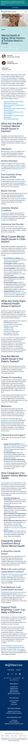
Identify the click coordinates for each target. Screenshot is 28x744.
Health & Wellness (6, 47)
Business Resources (14, 680)
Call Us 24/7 (9, 678)
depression (7, 151)
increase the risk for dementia (18, 198)
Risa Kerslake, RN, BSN (13, 57)
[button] (21, 11)
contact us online (11, 651)
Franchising (15, 8)
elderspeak (7, 505)
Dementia (4, 213)
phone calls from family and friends (13, 533)
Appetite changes (9, 329)
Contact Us (17, 678)
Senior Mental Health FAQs (11, 119)
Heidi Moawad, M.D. (12, 63)
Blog (3, 29)
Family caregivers (6, 483)
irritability (3, 220)
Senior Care (14, 47)
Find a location (21, 649)
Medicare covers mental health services (15, 592)
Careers (18, 670)
